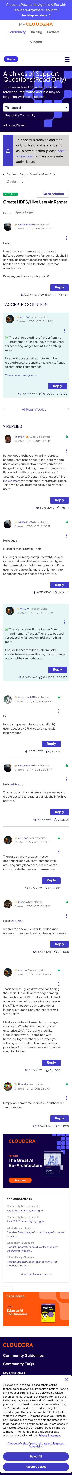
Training (36, 32)
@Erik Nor (16, 784)
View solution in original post (22, 375)
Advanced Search (14, 125)
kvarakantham (11, 480)
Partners (53, 32)
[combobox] (36, 115)
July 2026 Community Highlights (25, 1210)
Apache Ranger (24, 212)
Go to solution (53, 194)
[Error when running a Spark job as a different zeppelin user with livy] (68, 409)
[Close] (66, 1379)
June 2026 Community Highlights (25, 1221)
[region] (36, 1424)
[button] (66, 236)
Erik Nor (17, 920)
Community (17, 32)
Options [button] (13, 181)
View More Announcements (36, 1274)
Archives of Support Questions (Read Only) (31, 174)
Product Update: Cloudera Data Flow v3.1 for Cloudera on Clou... (32, 1263)
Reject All (36, 1456)
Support (36, 42)
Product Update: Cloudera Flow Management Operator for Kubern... (32, 1249)
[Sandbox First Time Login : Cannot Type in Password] (4, 409)
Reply (59, 287)
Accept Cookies (36, 1466)
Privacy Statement (50, 1435)
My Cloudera (14, 1373)
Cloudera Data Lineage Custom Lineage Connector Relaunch (36, 1234)
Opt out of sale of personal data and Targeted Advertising (36, 1445)
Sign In (11, 59)
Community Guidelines (23, 1355)
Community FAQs (18, 1363)
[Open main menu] (67, 59)
